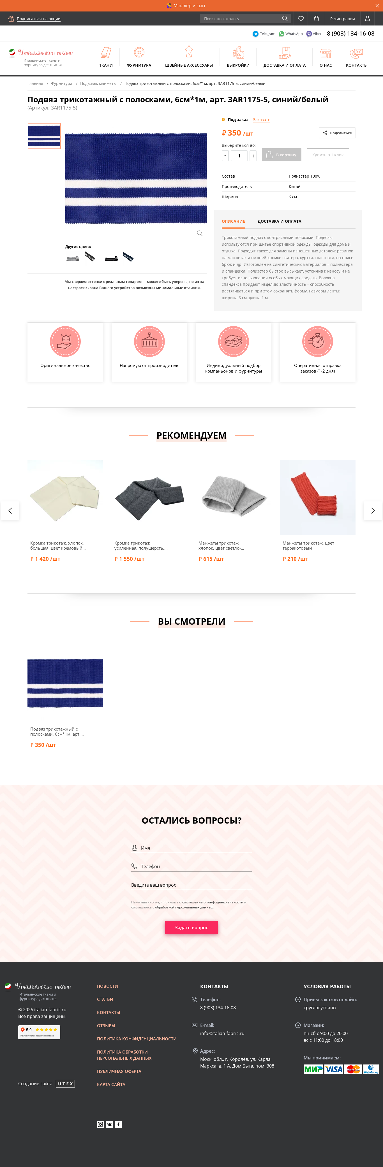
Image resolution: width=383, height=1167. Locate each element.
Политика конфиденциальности (137, 1039)
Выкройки (238, 65)
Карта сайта (111, 1084)
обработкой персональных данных (184, 907)
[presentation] (10, 510)
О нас (326, 65)
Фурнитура (139, 65)
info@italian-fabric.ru (222, 1033)
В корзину (286, 154)
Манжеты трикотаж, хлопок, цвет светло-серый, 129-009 (220, 545)
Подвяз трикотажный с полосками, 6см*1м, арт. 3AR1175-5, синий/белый (56, 731)
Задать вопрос (191, 927)
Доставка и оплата (285, 65)
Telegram (267, 33)
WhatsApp (294, 33)
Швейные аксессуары (189, 65)
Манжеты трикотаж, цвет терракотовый (308, 545)
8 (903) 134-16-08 (351, 33)
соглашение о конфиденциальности (212, 902)
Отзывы (106, 1025)
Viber (317, 33)
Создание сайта (35, 1083)
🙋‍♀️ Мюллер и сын (186, 6)
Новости (107, 986)
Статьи (105, 999)
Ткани (106, 65)
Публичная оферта (119, 1071)
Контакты (357, 65)
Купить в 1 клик (328, 154)
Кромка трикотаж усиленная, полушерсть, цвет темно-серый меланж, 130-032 (142, 545)
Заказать (261, 119)
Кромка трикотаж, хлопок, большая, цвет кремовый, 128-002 (57, 545)
